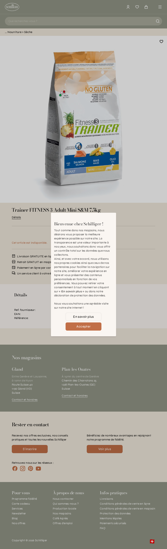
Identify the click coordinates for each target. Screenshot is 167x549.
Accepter (83, 326)
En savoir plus (83, 317)
